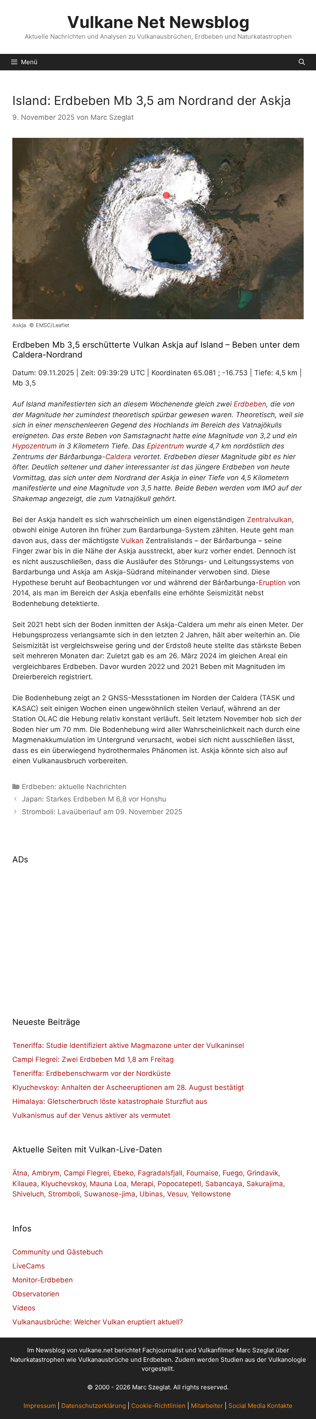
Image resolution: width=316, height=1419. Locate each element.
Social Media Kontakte (260, 1406)
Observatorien (35, 1294)
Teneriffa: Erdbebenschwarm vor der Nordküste (91, 1073)
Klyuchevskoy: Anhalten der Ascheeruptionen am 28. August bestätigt (128, 1087)
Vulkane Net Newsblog (158, 22)
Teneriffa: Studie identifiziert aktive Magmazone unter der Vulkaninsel (128, 1045)
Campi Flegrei (86, 1173)
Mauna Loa (108, 1184)
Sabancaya (223, 1184)
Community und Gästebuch (57, 1252)
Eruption (272, 582)
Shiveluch (28, 1194)
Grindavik (262, 1173)
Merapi (142, 1184)
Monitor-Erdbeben (42, 1280)
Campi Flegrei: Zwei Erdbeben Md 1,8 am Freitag (93, 1059)
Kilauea (24, 1184)
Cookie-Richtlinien (158, 1406)
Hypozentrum (34, 446)
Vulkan (132, 540)
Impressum (39, 1406)
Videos (23, 1308)
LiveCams (28, 1266)
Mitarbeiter (207, 1406)
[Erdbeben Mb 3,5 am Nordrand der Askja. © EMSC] (158, 229)
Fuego (233, 1173)
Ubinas (151, 1194)
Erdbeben (250, 404)
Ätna (20, 1173)
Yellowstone (211, 1194)
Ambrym (46, 1173)
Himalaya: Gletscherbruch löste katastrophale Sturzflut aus (109, 1101)
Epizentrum (165, 446)
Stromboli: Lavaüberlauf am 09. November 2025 (102, 812)
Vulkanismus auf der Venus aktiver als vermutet (91, 1115)
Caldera (118, 457)
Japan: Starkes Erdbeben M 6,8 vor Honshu (94, 799)
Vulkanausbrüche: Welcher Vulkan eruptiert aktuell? (97, 1322)
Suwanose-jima (109, 1194)
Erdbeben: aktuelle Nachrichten (74, 787)
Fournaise (202, 1173)
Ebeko (123, 1173)
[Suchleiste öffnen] (302, 62)
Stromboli (64, 1194)
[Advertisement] (158, 935)
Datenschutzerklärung (93, 1406)
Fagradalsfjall (160, 1173)
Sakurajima (264, 1184)
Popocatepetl (179, 1184)
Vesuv (177, 1194)
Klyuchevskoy (63, 1184)
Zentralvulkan (269, 520)
